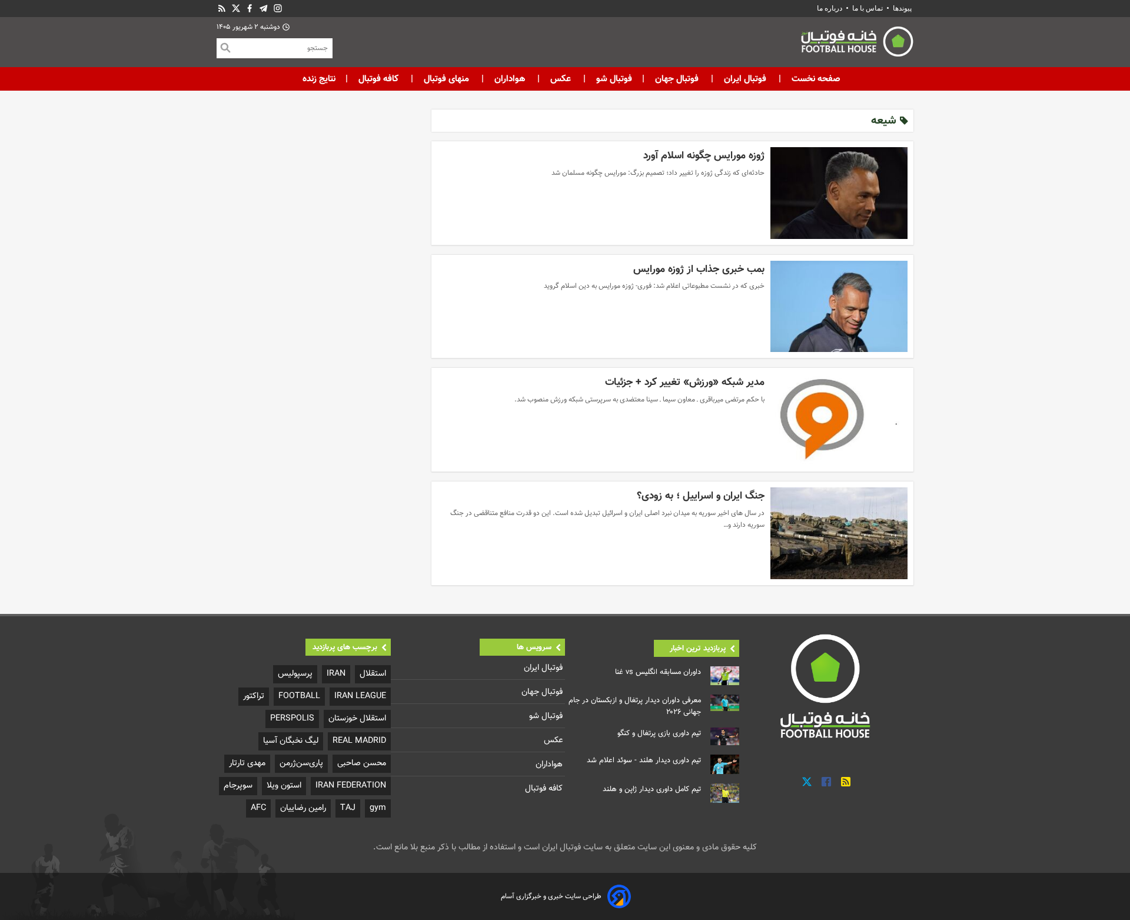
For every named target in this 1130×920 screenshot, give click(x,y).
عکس (560, 79)
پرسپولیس (295, 673)
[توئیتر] (236, 8)
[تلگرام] (263, 8)
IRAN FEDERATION (350, 785)
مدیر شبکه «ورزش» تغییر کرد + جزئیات (685, 382)
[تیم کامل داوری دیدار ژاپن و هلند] (724, 793)
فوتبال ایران (745, 79)
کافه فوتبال (378, 79)
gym (378, 808)
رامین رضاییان (303, 808)
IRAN (336, 673)
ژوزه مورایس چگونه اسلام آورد (704, 156)
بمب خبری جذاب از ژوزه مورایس (699, 269)
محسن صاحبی (361, 763)
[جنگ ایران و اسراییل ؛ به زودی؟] (839, 533)
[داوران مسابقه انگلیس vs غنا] (724, 676)
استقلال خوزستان (357, 718)
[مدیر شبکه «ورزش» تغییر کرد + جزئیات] (839, 420)
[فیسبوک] (249, 8)
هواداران (509, 79)
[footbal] (826, 685)
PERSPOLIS (292, 718)
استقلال (373, 673)
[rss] (222, 8)
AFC (258, 808)
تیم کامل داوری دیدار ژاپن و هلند (652, 789)
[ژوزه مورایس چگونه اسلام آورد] (839, 193)
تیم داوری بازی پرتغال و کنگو (659, 733)
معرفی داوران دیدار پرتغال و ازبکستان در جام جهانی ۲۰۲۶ (635, 706)
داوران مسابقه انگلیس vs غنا (658, 672)
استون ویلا (284, 785)
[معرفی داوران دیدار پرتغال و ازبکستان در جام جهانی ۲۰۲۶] (724, 703)
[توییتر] (807, 782)
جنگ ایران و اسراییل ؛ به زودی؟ (701, 496)
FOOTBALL (299, 696)
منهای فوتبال (446, 79)
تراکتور (253, 696)
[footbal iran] (791, 44)
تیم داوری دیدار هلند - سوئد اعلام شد (644, 760)
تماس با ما (867, 8)
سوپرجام (238, 785)
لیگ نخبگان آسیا (290, 741)
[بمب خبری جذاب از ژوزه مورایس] (839, 307)
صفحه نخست (814, 79)
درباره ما (830, 8)
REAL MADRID (359, 741)
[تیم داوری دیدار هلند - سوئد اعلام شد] (724, 764)
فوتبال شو (613, 79)
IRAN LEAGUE (360, 696)
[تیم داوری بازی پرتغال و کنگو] (724, 736)
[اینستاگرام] (277, 8)
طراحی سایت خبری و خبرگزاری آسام (551, 896)
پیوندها (902, 8)
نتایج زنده (319, 79)
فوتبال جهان (677, 79)
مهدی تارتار (247, 763)
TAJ (347, 808)
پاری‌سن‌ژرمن (301, 763)
